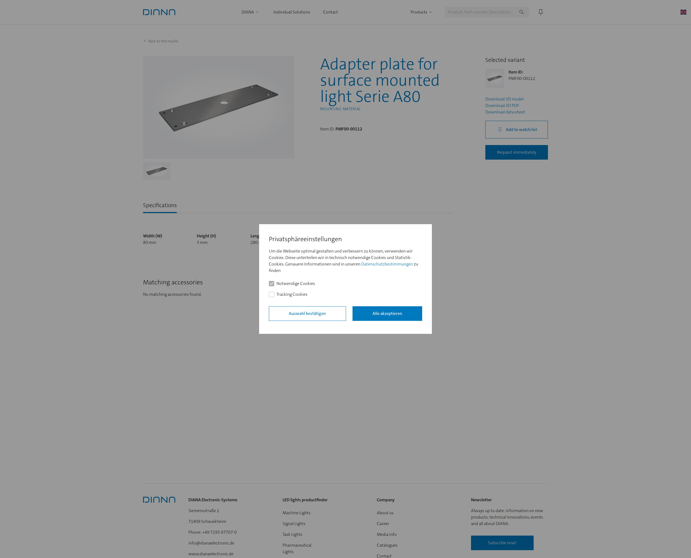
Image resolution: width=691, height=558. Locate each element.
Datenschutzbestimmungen (387, 264)
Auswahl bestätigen (307, 313)
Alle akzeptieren (387, 313)
